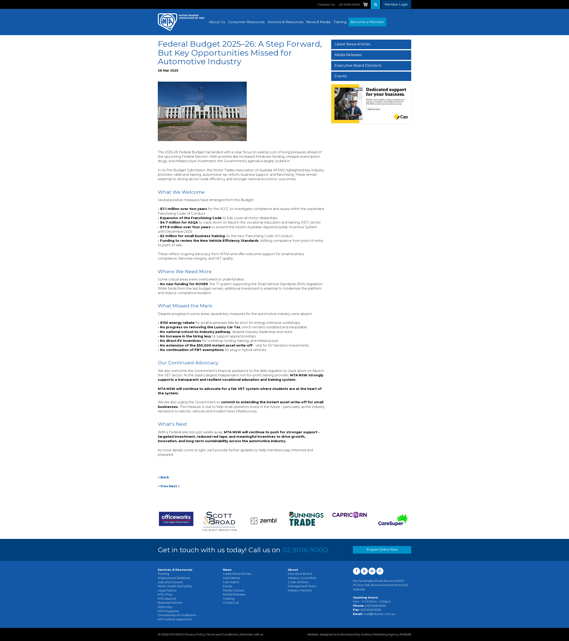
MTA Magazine (168, 611)
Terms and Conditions (222, 634)
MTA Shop (165, 594)
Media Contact (233, 590)
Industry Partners (300, 590)
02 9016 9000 (305, 550)
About (293, 569)
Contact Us (326, 4)
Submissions (231, 578)
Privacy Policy (195, 634)
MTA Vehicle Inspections (175, 619)
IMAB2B (405, 634)
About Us (217, 22)
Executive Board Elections (358, 65)
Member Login (396, 4)
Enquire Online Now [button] (382, 550)
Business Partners (170, 602)
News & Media (318, 22)
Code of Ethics (298, 582)
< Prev (163, 486)
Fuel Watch (231, 582)
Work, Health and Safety (175, 586)
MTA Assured (167, 598)
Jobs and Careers (170, 582)
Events (341, 76)
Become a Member (367, 22)
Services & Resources (285, 22)
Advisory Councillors (302, 578)
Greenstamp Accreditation (177, 615)
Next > (174, 486)
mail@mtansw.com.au (379, 614)
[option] (176, 521)
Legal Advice (167, 590)
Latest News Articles (352, 44)
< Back (163, 477)
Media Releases (348, 55)
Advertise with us (251, 634)
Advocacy (165, 607)
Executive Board (300, 573)
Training (340, 22)
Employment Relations (174, 578)
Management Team (302, 586)
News (227, 569)
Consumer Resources (246, 22)
